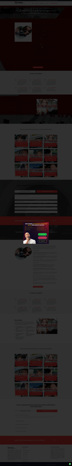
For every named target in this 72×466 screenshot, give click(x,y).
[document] (36, 233)
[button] (47, 223)
